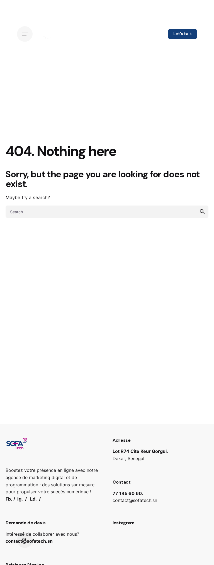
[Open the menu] (26, 34)
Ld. (33, 499)
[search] (202, 212)
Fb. (9, 499)
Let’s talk (182, 34)
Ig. (20, 499)
